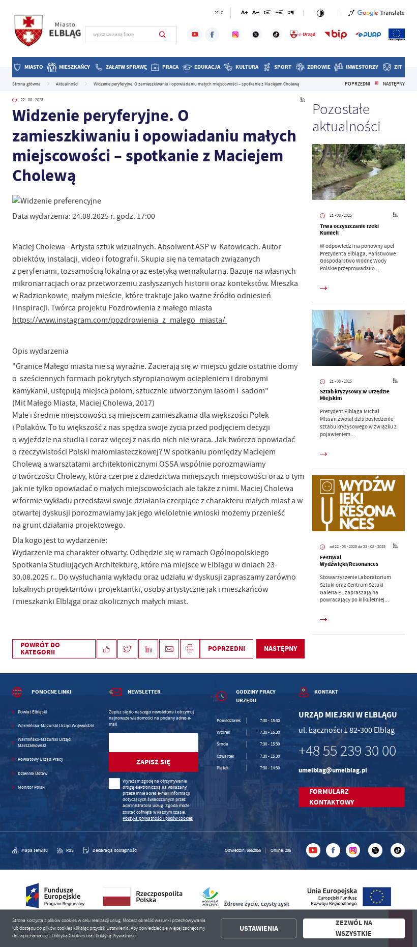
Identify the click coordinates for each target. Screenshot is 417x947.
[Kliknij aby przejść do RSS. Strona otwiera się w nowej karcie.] (303, 100)
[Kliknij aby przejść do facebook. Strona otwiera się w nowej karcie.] (212, 34)
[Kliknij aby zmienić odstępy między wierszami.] (267, 14)
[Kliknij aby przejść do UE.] (397, 34)
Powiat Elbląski (32, 712)
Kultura (246, 67)
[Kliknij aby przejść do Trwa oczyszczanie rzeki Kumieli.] (358, 173)
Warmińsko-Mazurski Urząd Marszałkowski (44, 742)
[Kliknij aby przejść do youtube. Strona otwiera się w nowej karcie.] (194, 34)
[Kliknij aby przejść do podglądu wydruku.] (190, 649)
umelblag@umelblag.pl (333, 770)
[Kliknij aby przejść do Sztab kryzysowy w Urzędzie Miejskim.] (358, 339)
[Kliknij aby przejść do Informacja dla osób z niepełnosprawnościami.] (351, 13)
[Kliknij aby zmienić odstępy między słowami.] (279, 14)
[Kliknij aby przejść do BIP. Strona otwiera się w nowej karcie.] (335, 34)
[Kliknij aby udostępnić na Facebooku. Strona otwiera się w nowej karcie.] (106, 649)
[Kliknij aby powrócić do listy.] (376, 84)
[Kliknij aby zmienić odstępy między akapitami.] (291, 14)
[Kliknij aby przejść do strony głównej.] (48, 33)
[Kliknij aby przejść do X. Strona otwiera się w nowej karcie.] (256, 34)
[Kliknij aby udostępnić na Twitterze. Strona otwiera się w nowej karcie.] (127, 649)
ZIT (398, 67)
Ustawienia (259, 928)
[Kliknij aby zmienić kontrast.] (321, 13)
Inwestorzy (362, 67)
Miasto (33, 67)
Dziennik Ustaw (32, 773)
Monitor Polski (31, 787)
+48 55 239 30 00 (347, 750)
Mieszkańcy (74, 67)
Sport (282, 67)
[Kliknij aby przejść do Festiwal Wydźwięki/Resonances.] (358, 504)
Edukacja (207, 67)
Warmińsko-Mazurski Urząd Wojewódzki (56, 726)
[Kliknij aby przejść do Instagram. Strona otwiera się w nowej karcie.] (235, 34)
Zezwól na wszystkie (354, 928)
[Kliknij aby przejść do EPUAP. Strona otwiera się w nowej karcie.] (368, 34)
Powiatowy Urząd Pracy (40, 759)
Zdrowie (319, 67)
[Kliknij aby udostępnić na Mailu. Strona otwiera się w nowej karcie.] (169, 649)
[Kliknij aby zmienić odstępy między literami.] (256, 14)
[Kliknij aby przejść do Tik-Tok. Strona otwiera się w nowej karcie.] (276, 34)
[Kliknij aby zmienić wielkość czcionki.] (244, 14)
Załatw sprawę (126, 67)
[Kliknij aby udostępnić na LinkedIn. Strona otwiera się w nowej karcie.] (148, 649)
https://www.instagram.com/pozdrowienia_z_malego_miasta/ (119, 320)
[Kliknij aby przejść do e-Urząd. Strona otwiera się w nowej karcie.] (303, 34)
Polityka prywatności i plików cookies (158, 818)
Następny (394, 84)
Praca (170, 67)
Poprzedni (357, 84)
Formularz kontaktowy (331, 797)
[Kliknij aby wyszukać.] (162, 34)
